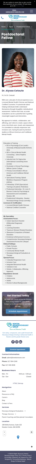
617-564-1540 (12, 361)
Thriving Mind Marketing (19, 459)
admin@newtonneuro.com (16, 357)
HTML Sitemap (18, 383)
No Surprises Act (23, 457)
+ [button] (4, 432)
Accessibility (8, 457)
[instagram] (16, 342)
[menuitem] (18, 391)
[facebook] (13, 342)
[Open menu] (31, 11)
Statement (15, 457)
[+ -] (18, 439)
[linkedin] (20, 342)
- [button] (4, 434)
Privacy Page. (20, 6)
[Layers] (31, 432)
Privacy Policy (27, 455)
